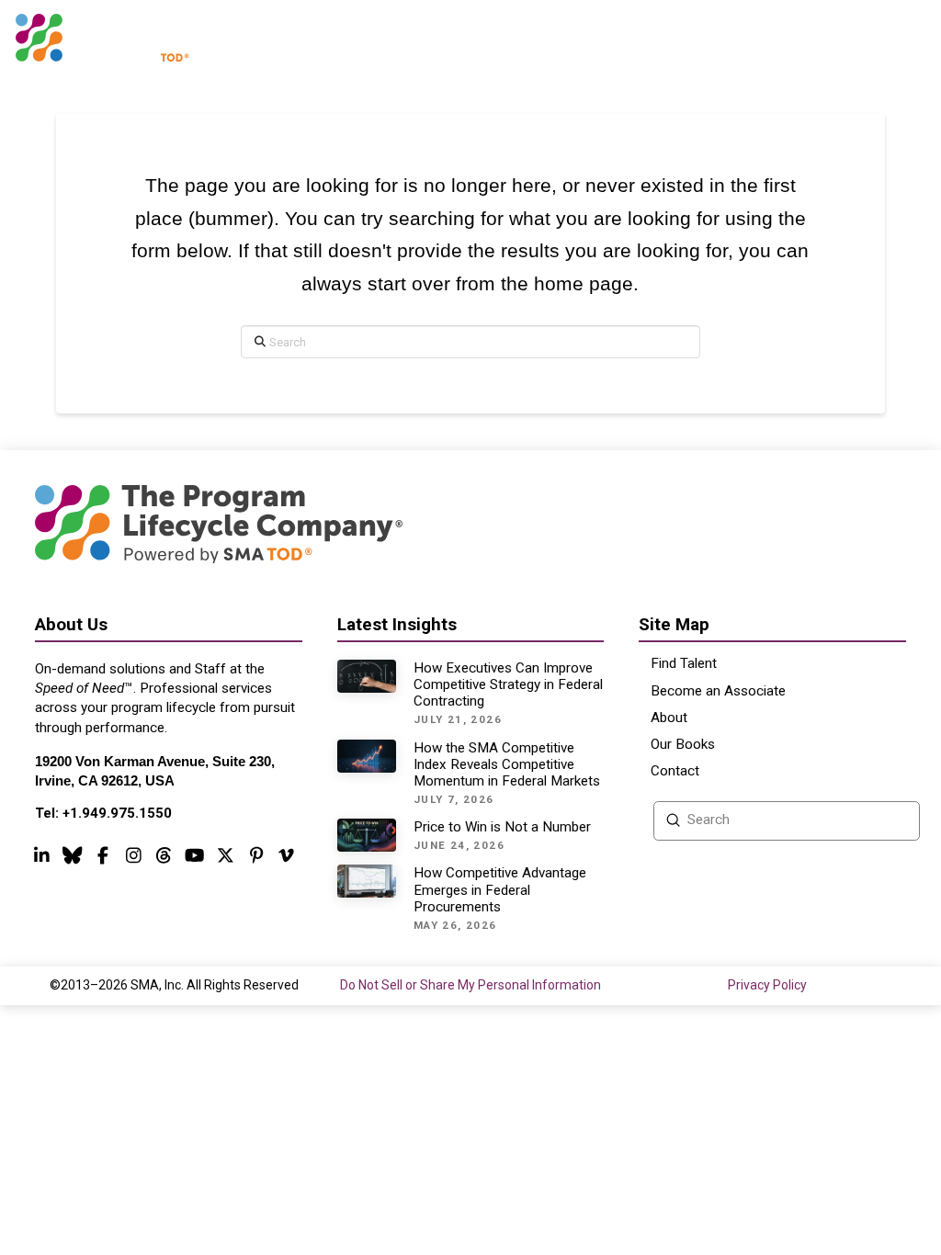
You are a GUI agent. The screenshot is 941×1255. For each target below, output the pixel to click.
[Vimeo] (287, 854)
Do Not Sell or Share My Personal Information (470, 985)
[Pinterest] (256, 854)
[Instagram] (133, 854)
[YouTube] (195, 854)
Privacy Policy (767, 985)
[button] (902, 39)
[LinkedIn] (41, 854)
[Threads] (73, 854)
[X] (225, 854)
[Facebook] (103, 854)
